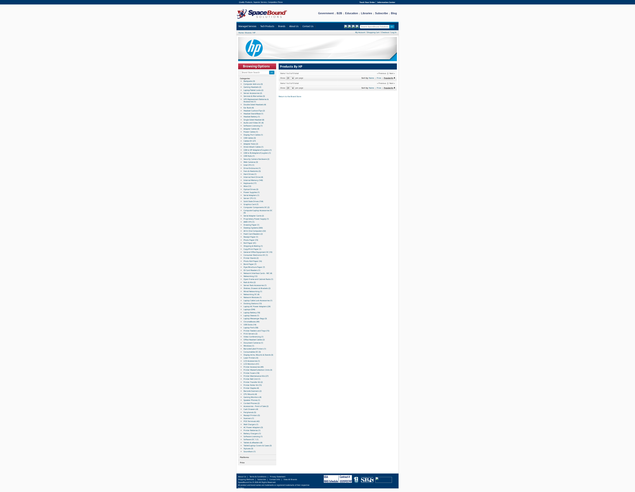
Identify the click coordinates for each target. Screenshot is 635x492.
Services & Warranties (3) (254, 96)
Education (351, 13)
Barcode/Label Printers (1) (255, 348)
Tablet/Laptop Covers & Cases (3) (258, 445)
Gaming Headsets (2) (252, 87)
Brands (281, 26)
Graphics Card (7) (251, 204)
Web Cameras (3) (251, 162)
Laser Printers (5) (251, 358)
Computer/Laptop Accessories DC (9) (258, 211)
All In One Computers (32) (255, 231)
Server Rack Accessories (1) (255, 285)
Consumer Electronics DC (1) (256, 255)
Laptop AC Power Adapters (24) (257, 306)
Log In (394, 32)
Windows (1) (249, 345)
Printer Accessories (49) (253, 367)
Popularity (388, 78)
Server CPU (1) (250, 198)
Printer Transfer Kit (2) (253, 382)
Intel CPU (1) (249, 165)
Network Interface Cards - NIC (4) (258, 273)
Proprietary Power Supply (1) (256, 219)
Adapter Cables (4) (251, 129)
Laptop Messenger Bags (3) (255, 318)
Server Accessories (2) (253, 93)
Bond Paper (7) (250, 264)
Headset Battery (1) (252, 116)
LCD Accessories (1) (252, 361)
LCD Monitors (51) (251, 364)
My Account (360, 32)
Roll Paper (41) (250, 243)
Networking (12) (250, 276)
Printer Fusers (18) (251, 373)
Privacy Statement (277, 476)
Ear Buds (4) (249, 107)
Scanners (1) (249, 418)
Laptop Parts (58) (251, 327)
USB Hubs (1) (249, 156)
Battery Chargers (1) (252, 433)
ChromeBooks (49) (251, 321)
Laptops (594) (249, 309)
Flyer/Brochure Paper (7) (254, 267)
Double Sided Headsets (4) (255, 104)
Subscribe (381, 13)
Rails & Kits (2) (249, 282)
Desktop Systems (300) (253, 228)
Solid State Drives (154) (253, 201)
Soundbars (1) (249, 451)
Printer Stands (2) (251, 258)
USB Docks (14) (250, 324)
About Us (293, 26)
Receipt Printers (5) (252, 415)
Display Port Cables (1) (253, 134)
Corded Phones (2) (251, 403)
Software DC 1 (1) (251, 439)
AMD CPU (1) (249, 222)
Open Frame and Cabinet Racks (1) (258, 279)
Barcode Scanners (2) (252, 391)
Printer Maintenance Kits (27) (256, 376)
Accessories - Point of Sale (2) (256, 406)
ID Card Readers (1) (252, 270)
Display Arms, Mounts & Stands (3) (258, 355)
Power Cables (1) (251, 132)
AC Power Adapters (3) (253, 427)
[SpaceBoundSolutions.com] (262, 19)
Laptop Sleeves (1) (251, 315)
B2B (339, 13)
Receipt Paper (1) (251, 237)
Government (326, 13)
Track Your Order (367, 2)
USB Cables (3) (250, 138)
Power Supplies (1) (251, 192)
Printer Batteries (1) (252, 430)
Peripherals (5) (250, 412)
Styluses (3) (248, 448)
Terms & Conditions (258, 476)
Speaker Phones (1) (252, 400)
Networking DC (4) (251, 294)
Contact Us (307, 26)
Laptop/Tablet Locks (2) (253, 90)
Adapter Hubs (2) (251, 144)
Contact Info (274, 479)
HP (254, 32)
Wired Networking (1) (253, 291)
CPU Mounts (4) (250, 394)
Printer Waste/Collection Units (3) (258, 370)
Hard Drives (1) (250, 174)
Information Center (386, 2)
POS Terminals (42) (251, 421)
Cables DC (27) (250, 141)
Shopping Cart (373, 32)
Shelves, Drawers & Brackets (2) (257, 288)
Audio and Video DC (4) (253, 122)
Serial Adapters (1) (251, 195)
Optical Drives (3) (251, 189)
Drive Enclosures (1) (252, 168)
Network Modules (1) (252, 297)
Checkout (385, 32)
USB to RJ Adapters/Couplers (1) (257, 153)
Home (241, 32)
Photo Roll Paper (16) (253, 261)
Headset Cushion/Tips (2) (254, 110)
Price (379, 78)
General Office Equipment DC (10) (258, 252)
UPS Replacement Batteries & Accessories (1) (256, 100)
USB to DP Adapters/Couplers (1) (258, 150)
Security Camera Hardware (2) (256, 159)
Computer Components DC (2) (256, 207)
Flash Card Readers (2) (253, 234)
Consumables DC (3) (252, 352)
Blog (394, 13)
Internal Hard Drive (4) (253, 177)
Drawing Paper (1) (251, 225)
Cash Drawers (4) (251, 409)
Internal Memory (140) (253, 180)
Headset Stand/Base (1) (253, 113)
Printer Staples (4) (251, 388)
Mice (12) (247, 186)
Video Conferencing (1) (253, 336)
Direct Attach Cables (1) (253, 147)
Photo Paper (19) (251, 240)
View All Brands (290, 479)
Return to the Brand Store (290, 96)
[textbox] (375, 26)
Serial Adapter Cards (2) (254, 215)
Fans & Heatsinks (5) (252, 171)
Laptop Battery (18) (252, 312)
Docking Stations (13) (253, 303)
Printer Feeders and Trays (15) (256, 330)
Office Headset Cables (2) (254, 339)
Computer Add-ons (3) (253, 84)
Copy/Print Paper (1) (252, 249)
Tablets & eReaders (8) (253, 442)
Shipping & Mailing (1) (253, 246)
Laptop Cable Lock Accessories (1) (258, 300)
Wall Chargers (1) (251, 424)
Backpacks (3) (249, 81)
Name (371, 78)
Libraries (366, 13)
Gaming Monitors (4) (252, 397)
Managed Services (247, 26)
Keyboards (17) (250, 183)
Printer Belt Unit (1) (252, 379)
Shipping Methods (246, 479)
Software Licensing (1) (253, 125)
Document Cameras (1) (253, 342)
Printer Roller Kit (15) (253, 385)
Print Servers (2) (250, 333)
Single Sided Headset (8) (254, 119)
